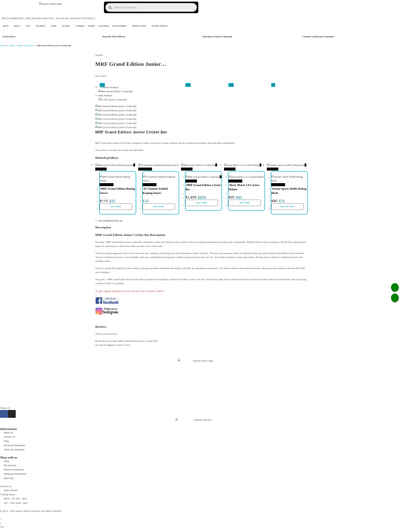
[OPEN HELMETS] (47, 26)
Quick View (107, 184)
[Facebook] (4, 414)
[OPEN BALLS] (22, 26)
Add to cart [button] (287, 206)
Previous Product (110, 87)
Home (3, 45)
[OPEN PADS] (58, 26)
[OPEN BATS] (10, 26)
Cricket (12, 45)
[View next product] (113, 95)
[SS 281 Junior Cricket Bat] (112, 99)
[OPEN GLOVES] (72, 26)
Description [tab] (104, 220)
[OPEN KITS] (32, 26)
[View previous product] (99, 87)
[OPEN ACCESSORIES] (128, 26)
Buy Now (116, 206)
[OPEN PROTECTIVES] (147, 26)
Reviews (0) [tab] (116, 220)
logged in (111, 345)
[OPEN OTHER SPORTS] (169, 26)
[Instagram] (12, 414)
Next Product (105, 95)
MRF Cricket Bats (26, 45)
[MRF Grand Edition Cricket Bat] (115, 91)
